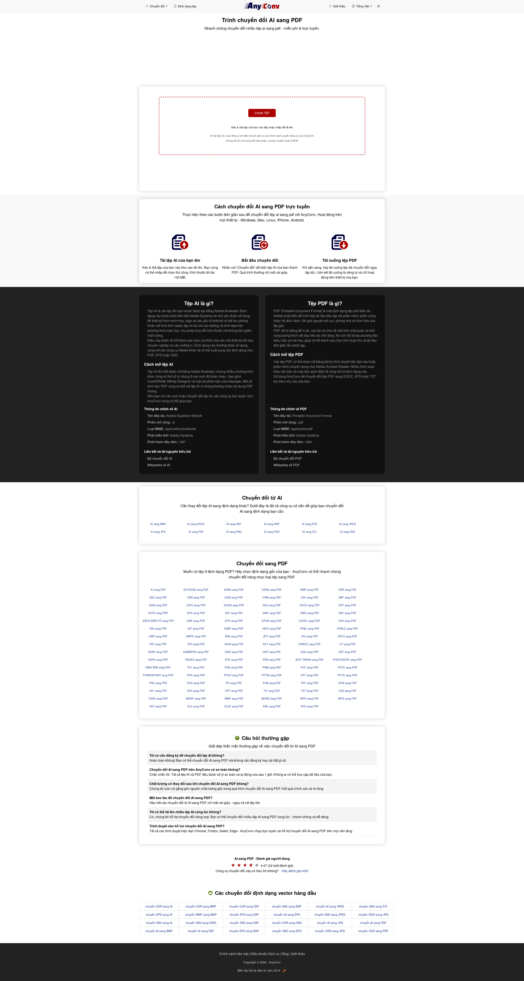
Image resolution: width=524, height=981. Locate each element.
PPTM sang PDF (272, 675)
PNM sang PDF (272, 667)
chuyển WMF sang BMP (201, 914)
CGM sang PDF (234, 597)
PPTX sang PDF (347, 675)
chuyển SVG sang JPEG (330, 914)
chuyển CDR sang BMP (201, 906)
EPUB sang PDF (272, 621)
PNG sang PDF (234, 667)
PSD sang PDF (196, 683)
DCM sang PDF (158, 605)
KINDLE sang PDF (310, 644)
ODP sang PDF (272, 652)
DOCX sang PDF (310, 605)
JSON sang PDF (234, 644)
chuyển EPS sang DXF (244, 914)
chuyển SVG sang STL (373, 906)
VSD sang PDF (348, 691)
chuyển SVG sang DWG (201, 923)
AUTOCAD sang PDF (196, 590)
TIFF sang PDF (234, 691)
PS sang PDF (234, 683)
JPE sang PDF (158, 644)
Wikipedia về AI (158, 465)
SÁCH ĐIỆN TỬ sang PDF (158, 621)
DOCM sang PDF (234, 605)
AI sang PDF (196, 532)
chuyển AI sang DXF (201, 931)
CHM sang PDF (272, 597)
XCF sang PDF (158, 706)
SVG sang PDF (196, 691)
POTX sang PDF (347, 667)
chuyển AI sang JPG (330, 923)
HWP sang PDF (158, 636)
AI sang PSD (271, 532)
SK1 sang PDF (158, 691)
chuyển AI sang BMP (159, 931)
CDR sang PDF (196, 597)
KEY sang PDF (272, 644)
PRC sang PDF (158, 683)
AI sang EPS (309, 524)
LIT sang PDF (347, 644)
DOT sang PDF (347, 605)
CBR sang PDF (348, 590)
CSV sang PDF (309, 597)
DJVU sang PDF (196, 605)
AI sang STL (309, 532)
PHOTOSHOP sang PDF (347, 660)
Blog (285, 953)
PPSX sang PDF (234, 675)
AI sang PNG (234, 532)
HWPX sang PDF (196, 636)
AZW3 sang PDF (234, 590)
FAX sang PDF (347, 621)
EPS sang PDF (234, 621)
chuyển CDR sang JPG (330, 931)
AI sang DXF (233, 524)
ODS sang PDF (309, 652)
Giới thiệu (298, 953)
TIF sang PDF (271, 691)
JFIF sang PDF (272, 636)
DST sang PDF (234, 613)
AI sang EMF (272, 524)
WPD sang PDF (309, 698)
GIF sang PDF (195, 628)
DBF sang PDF (347, 597)
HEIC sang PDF (271, 628)
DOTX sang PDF (158, 613)
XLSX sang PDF (234, 706)
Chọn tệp (262, 113)
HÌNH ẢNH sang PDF (158, 667)
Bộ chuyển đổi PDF (287, 458)
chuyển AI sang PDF (373, 923)
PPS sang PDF (196, 675)
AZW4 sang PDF (272, 590)
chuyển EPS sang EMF (244, 931)
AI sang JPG (158, 532)
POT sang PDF (309, 667)
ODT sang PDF (347, 652)
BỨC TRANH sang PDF (310, 660)
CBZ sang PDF (158, 597)
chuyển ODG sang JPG (373, 914)
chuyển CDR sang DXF (244, 906)
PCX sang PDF (234, 660)
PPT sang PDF (309, 675)
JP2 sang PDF (309, 636)
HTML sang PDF (310, 628)
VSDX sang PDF (158, 698)
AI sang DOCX (196, 524)
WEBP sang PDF (196, 698)
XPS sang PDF (310, 706)
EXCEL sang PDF (309, 621)
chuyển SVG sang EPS (287, 931)
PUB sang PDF (272, 683)
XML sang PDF (272, 706)
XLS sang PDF (196, 706)
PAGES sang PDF (196, 660)
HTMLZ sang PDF (347, 628)
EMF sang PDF (196, 621)
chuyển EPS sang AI (159, 914)
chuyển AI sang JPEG (330, 906)
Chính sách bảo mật (233, 953)
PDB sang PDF (272, 660)
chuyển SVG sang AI (159, 923)
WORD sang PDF (271, 698)
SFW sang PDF (347, 683)
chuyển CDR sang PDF (373, 931)
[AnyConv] (262, 6)
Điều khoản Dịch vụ (265, 953)
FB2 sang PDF (158, 628)
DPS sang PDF (196, 613)
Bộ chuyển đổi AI (159, 458)
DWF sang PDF (272, 613)
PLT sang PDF (196, 667)
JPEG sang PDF (347, 636)
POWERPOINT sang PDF (158, 675)
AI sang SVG (347, 532)
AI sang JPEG (347, 524)
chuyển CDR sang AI (159, 906)
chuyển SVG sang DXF (244, 923)
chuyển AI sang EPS (287, 914)
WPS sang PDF (347, 698)
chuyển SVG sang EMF (287, 906)
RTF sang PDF (309, 683)
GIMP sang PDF (234, 628)
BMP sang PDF (309, 590)
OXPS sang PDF (158, 660)
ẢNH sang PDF (234, 636)
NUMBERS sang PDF (196, 652)
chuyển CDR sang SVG (287, 923)
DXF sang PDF (347, 613)
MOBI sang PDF (158, 652)
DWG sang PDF (309, 613)
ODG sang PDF (234, 652)
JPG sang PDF (196, 644)
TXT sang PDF (309, 691)
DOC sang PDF (272, 605)
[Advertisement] (262, 172)
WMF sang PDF (234, 698)
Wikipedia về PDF (286, 465)
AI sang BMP (158, 524)
